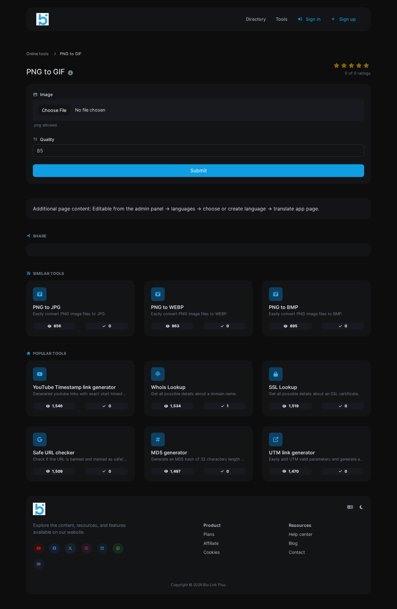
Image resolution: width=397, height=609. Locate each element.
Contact (297, 552)
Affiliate (211, 543)
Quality (46, 139)
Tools (282, 19)
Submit (198, 170)
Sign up (347, 19)
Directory (256, 19)
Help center (300, 534)
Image (46, 94)
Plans (208, 534)
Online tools (37, 53)
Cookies (211, 552)
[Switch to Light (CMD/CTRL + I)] (361, 507)
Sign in (313, 19)
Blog (293, 543)
